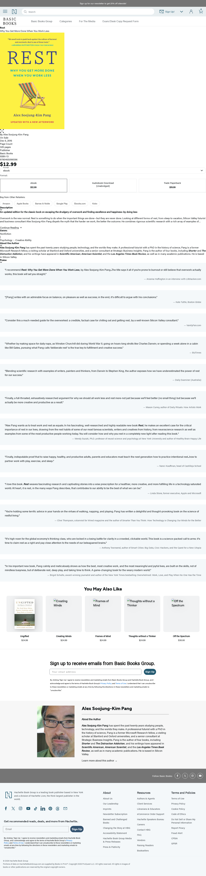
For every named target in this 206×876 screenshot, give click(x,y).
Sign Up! (169, 11)
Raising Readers (145, 845)
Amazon (6, 203)
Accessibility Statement (115, 833)
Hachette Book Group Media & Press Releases (117, 840)
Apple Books (23, 203)
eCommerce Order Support (150, 813)
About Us (107, 798)
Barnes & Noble (42, 203)
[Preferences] (181, 12)
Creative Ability (23, 240)
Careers (141, 824)
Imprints (107, 808)
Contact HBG (143, 829)
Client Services (144, 803)
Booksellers (143, 850)
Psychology (6, 240)
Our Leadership (110, 803)
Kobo (94, 203)
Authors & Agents (146, 798)
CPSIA (174, 838)
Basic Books (6, 153)
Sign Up (150, 671)
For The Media (87, 21)
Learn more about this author (98, 760)
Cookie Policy (178, 808)
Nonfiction (5, 233)
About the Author (9, 243)
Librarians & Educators (148, 808)
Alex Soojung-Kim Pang (16, 134)
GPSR (174, 843)
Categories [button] (66, 21)
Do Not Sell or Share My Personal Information (183, 821)
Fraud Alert (176, 833)
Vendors (141, 840)
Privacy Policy (178, 803)
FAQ (139, 834)
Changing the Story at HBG (116, 827)
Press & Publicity (111, 846)
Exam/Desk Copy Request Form (121, 21)
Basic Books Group (41, 21)
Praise (3, 260)
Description (6, 207)
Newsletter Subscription (115, 813)
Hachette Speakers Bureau (150, 819)
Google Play (62, 203)
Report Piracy (178, 827)
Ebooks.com (80, 203)
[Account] (191, 11)
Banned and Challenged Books (115, 821)
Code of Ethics (178, 813)
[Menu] (5, 11)
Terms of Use (177, 798)
